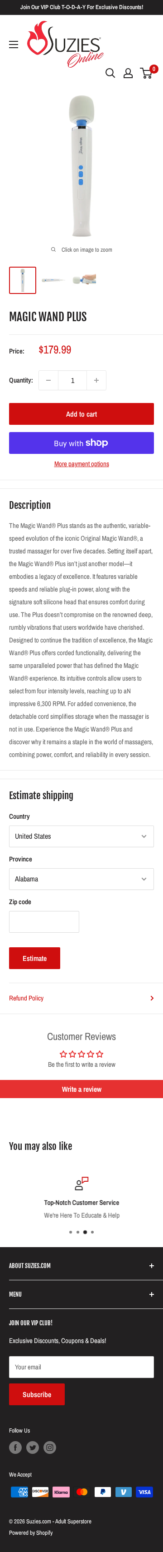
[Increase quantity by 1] (96, 380)
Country (19, 816)
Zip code (20, 901)
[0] (146, 73)
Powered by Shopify (31, 1533)
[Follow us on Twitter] (32, 1447)
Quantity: (21, 380)
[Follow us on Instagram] (49, 1447)
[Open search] (110, 73)
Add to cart (81, 414)
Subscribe (37, 1394)
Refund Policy (26, 998)
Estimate (35, 958)
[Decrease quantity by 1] (48, 380)
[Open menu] (13, 44)
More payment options (81, 463)
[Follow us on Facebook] (15, 1447)
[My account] (128, 73)
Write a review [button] (81, 1089)
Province (20, 859)
